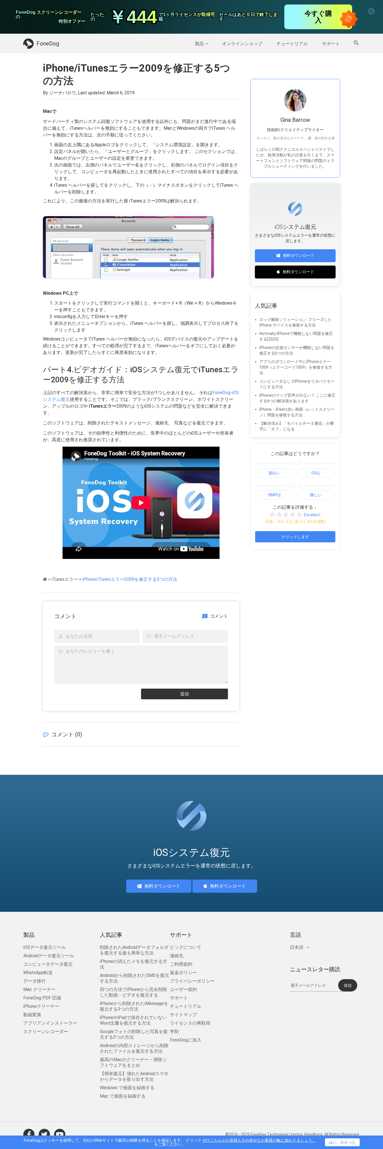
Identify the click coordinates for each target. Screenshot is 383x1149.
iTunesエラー (65, 579)
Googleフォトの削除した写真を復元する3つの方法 (134, 1034)
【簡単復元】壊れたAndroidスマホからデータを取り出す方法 (134, 1076)
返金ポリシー (183, 972)
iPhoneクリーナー (41, 1006)
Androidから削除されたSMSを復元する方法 (134, 978)
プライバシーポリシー (192, 981)
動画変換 (32, 1014)
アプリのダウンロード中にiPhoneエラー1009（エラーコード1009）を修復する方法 (295, 367)
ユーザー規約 (183, 989)
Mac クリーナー (39, 989)
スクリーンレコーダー (45, 1031)
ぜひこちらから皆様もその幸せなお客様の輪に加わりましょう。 (259, 1140)
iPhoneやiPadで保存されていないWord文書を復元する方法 (133, 1020)
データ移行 (34, 981)
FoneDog (47, 43)
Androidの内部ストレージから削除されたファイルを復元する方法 (134, 1048)
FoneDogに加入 (185, 1040)
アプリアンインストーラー (50, 1023)
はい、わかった (342, 1142)
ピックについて (185, 947)
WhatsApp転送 (38, 972)
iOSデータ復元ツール (44, 947)
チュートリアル (292, 43)
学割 (174, 1031)
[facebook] (28, 1134)
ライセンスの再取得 (190, 1023)
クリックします (295, 536)
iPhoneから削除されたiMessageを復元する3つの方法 (134, 1006)
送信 (184, 693)
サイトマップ (183, 1014)
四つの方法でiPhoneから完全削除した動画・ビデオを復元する (133, 992)
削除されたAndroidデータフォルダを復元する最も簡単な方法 (134, 950)
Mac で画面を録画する (123, 1096)
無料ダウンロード (298, 255)
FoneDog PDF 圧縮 (42, 997)
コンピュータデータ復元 (48, 964)
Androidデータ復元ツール (48, 955)
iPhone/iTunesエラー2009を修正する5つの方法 (129, 579)
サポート (331, 43)
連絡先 (176, 955)
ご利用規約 (181, 964)
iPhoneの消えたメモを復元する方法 (133, 964)
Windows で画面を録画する (127, 1087)
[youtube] (59, 1134)
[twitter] (44, 1134)
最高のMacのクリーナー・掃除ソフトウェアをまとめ (133, 1062)
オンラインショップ (242, 43)
